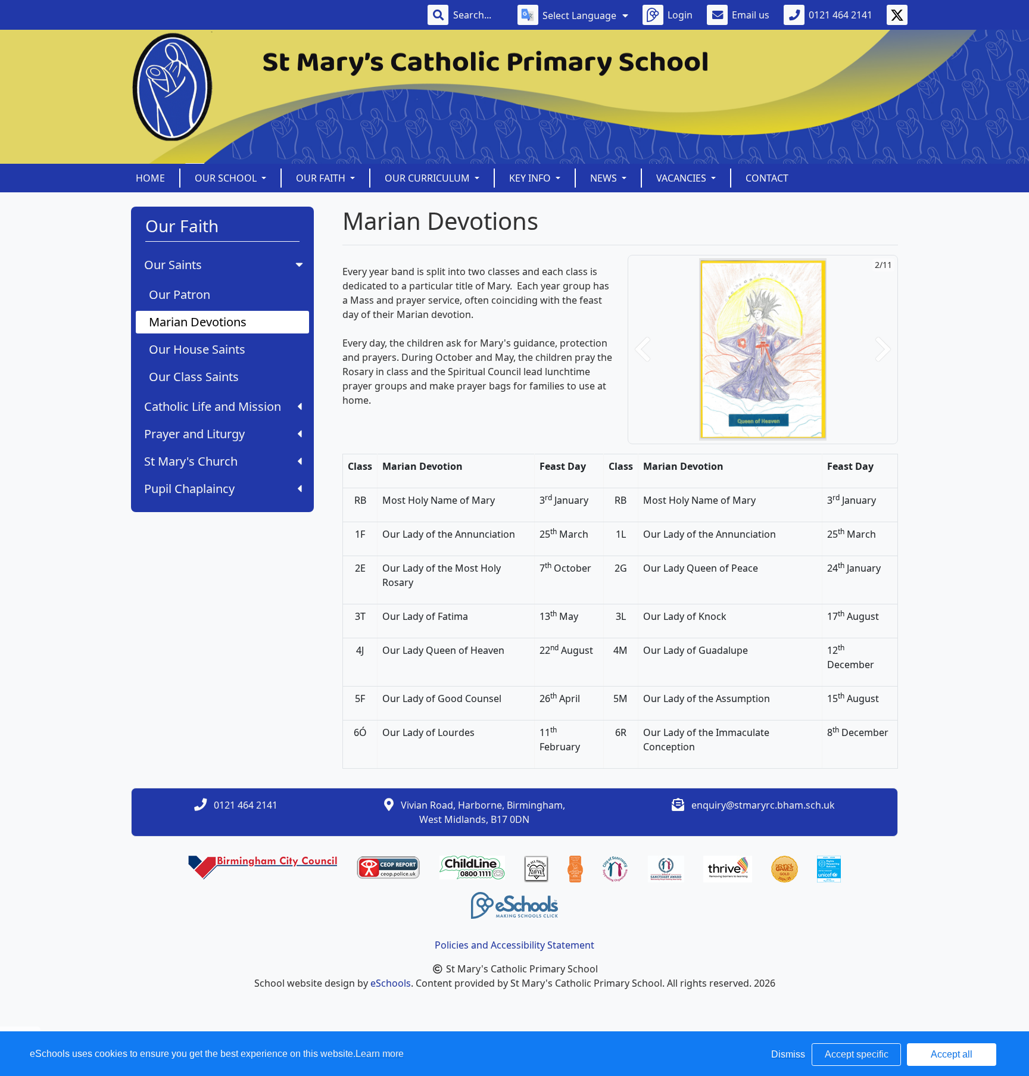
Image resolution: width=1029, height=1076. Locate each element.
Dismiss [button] (788, 1054)
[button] (642, 349)
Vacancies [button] (682, 178)
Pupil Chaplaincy (189, 489)
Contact (767, 178)
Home (150, 178)
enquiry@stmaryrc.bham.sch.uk (763, 805)
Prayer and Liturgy (194, 434)
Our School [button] (227, 178)
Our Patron (179, 294)
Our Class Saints (194, 377)
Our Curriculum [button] (428, 178)
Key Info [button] (531, 178)
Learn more (380, 1054)
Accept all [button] (951, 1054)
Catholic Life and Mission (212, 406)
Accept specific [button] (856, 1054)
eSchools (390, 983)
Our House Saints (197, 349)
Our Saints (173, 265)
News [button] (604, 178)
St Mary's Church (191, 461)
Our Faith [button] (322, 178)
